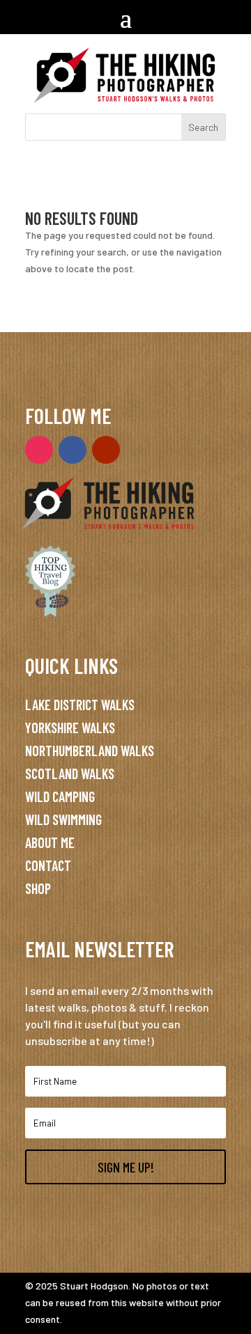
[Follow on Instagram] (39, 450)
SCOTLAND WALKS (69, 773)
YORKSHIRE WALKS (70, 727)
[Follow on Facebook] (72, 450)
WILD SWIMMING (63, 819)
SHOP (38, 888)
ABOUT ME (50, 842)
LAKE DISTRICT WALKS (80, 704)
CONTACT (48, 865)
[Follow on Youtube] (106, 450)
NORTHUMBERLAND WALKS (89, 750)
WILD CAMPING (60, 796)
